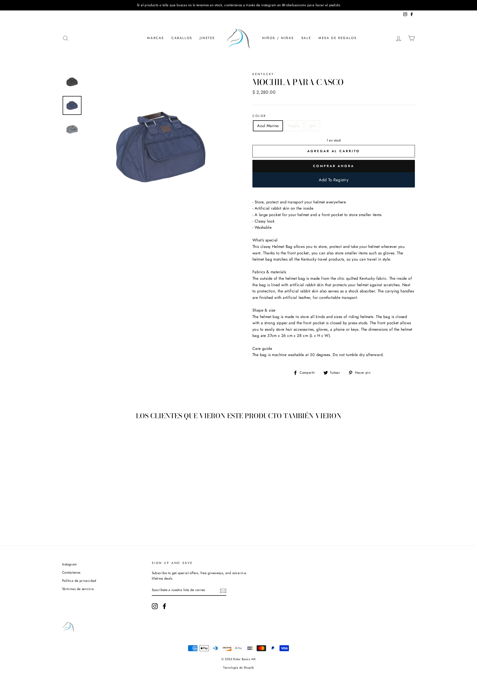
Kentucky (263, 74)
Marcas (155, 38)
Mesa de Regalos (337, 38)
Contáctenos (71, 572)
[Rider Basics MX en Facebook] (164, 606)
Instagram (69, 564)
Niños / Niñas (278, 38)
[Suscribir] (223, 590)
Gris (312, 126)
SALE (306, 38)
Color (259, 116)
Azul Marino (268, 126)
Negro (293, 126)
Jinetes (207, 38)
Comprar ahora (333, 166)
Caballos (181, 38)
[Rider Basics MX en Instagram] (155, 606)
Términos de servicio (78, 588)
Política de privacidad (79, 580)
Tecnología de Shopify (238, 667)
